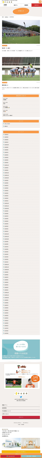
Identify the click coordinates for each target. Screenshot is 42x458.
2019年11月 (7, 295)
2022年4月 (6, 223)
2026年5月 (6, 137)
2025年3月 (6, 162)
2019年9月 (6, 300)
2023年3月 (6, 195)
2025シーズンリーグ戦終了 (8, 115)
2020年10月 (7, 269)
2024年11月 (7, 165)
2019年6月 (6, 307)
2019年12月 (7, 292)
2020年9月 (6, 272)
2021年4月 (6, 254)
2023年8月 (6, 182)
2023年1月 (6, 200)
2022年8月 (6, 213)
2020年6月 (6, 279)
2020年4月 (6, 284)
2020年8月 (6, 274)
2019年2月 (6, 317)
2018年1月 (6, 325)
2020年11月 (7, 267)
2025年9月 (6, 147)
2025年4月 (6, 159)
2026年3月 (6, 139)
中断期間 (4, 99)
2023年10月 (7, 177)
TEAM (4, 103)
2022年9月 (6, 210)
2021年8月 (6, 244)
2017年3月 (6, 333)
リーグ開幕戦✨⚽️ (6, 107)
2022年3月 (6, 226)
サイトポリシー (25, 422)
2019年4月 (6, 312)
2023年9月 (6, 180)
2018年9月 (6, 323)
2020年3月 (6, 287)
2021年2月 (6, 259)
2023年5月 (6, 190)
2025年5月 (6, 157)
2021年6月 (6, 249)
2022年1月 (6, 231)
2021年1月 (6, 261)
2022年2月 (6, 228)
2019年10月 (7, 297)
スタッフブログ (7, 123)
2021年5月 (6, 251)
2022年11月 (7, 205)
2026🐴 (4, 111)
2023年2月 (6, 198)
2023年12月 (7, 172)
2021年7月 (6, 246)
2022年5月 (6, 221)
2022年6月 (6, 218)
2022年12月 (7, 203)
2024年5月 (6, 167)
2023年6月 (6, 188)
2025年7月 (6, 152)
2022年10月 (7, 208)
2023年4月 (6, 193)
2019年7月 (6, 305)
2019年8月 (6, 302)
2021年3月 (6, 256)
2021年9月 (6, 241)
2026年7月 (6, 134)
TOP (3, 16)
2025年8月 (6, 149)
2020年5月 (6, 282)
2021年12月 (7, 233)
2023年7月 (6, 185)
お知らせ (6, 16)
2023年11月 (7, 175)
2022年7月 (6, 216)
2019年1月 (6, 320)
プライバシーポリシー (17, 422)
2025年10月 (7, 144)
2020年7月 (6, 277)
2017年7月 (6, 328)
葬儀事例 (26, 5)
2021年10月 (7, 238)
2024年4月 (6, 170)
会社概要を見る (5, 436)
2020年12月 (7, 264)
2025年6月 (6, 154)
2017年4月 (6, 330)
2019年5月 (6, 310)
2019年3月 (6, 315)
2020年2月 (6, 289)
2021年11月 (7, 236)
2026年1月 (6, 142)
